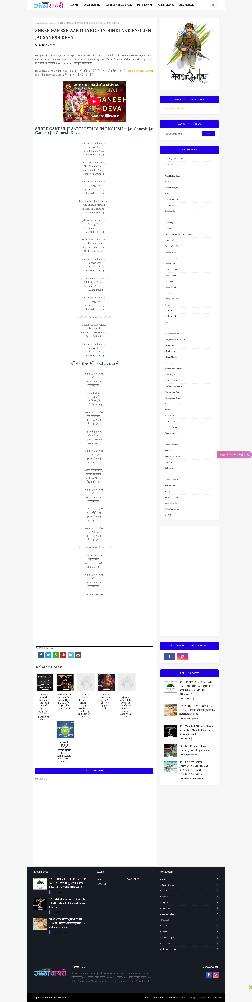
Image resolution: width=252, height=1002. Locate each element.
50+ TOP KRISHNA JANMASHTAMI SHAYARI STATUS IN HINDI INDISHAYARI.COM (194, 768)
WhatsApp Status (172, 509)
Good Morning (171, 281)
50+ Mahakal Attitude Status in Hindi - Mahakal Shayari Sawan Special (196, 730)
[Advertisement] (94, 620)
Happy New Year (171, 298)
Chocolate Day (170, 211)
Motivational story (172, 398)
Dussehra (168, 228)
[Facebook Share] (41, 655)
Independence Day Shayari (175, 339)
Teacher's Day (170, 485)
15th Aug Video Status (174, 158)
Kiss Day (168, 363)
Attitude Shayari (171, 187)
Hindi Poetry (170, 310)
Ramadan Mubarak (172, 456)
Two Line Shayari (172, 497)
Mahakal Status (171, 380)
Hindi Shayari (170, 316)
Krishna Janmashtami (173, 369)
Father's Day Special (173, 246)
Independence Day (172, 333)
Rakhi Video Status (172, 439)
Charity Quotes (171, 205)
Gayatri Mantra (171, 275)
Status (167, 474)
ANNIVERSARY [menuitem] (166, 5)
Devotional (169, 217)
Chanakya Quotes (172, 199)
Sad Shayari (169, 468)
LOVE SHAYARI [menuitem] (92, 5)
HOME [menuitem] (75, 5)
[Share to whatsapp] (56, 655)
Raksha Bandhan (171, 444)
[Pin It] (63, 655)
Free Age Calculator (174, 109)
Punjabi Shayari (171, 427)
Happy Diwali (170, 287)
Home (37, 23)
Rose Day (168, 462)
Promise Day (170, 415)
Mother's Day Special (173, 386)
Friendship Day (171, 258)
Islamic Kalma (170, 351)
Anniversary (170, 182)
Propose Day (170, 421)
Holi (166, 322)
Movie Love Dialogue (173, 404)
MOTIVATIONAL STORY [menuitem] (119, 5)
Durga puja (169, 223)
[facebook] (169, 656)
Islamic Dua (169, 345)
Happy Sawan (170, 304)
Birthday (168, 193)
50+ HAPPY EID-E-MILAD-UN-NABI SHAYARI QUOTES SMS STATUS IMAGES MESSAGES (196, 688)
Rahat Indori (170, 433)
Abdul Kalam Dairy (172, 176)
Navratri (168, 409)
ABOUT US (101, 884)
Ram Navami (170, 450)
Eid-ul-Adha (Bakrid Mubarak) (178, 234)
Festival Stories (171, 252)
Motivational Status (173, 392)
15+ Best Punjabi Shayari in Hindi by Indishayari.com (195, 748)
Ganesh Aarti (170, 263)
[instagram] (183, 656)
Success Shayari (171, 480)
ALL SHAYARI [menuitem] (186, 5)
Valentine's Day (171, 503)
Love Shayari (170, 374)
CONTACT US (133, 879)
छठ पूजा (168, 515)
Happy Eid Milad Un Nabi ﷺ (231, 454)
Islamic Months (171, 357)
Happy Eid (169, 293)
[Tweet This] (48, 655)
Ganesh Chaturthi (49, 23)
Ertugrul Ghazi (171, 240)
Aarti (167, 170)
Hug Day (168, 328)
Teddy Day (169, 491)
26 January (169, 164)
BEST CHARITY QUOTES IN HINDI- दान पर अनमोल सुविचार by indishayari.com (197, 710)
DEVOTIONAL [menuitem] (145, 5)
